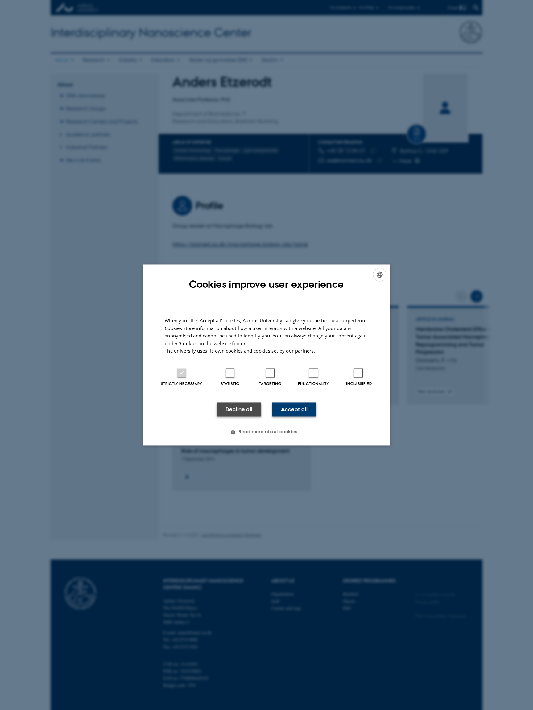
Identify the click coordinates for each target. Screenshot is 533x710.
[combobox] (380, 274)
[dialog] (266, 354)
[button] (266, 432)
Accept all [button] (294, 409)
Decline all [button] (238, 409)
